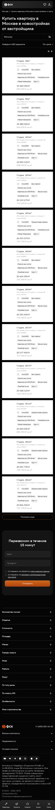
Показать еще (28, 517)
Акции (38, 807)
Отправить (27, 583)
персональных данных (40, 571)
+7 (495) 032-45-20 (44, 726)
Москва (5, 11)
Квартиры (6, 807)
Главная (27, 807)
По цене (47, 44)
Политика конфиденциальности (17, 796)
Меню (49, 807)
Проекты (17, 807)
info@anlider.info (9, 793)
